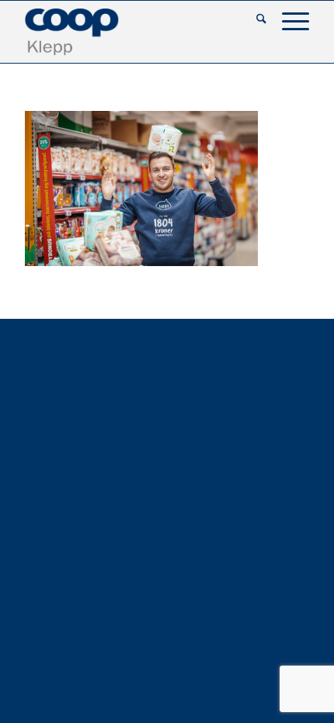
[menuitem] (253, 20)
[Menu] (287, 20)
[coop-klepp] (138, 32)
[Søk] (253, 20)
